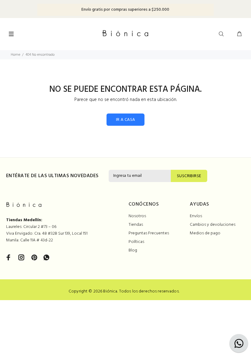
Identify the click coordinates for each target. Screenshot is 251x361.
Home (15, 55)
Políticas (136, 241)
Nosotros (137, 216)
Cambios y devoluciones (212, 224)
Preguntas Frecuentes (149, 233)
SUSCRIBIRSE (189, 176)
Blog (133, 250)
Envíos (196, 216)
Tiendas (136, 224)
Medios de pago (205, 233)
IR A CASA (125, 119)
